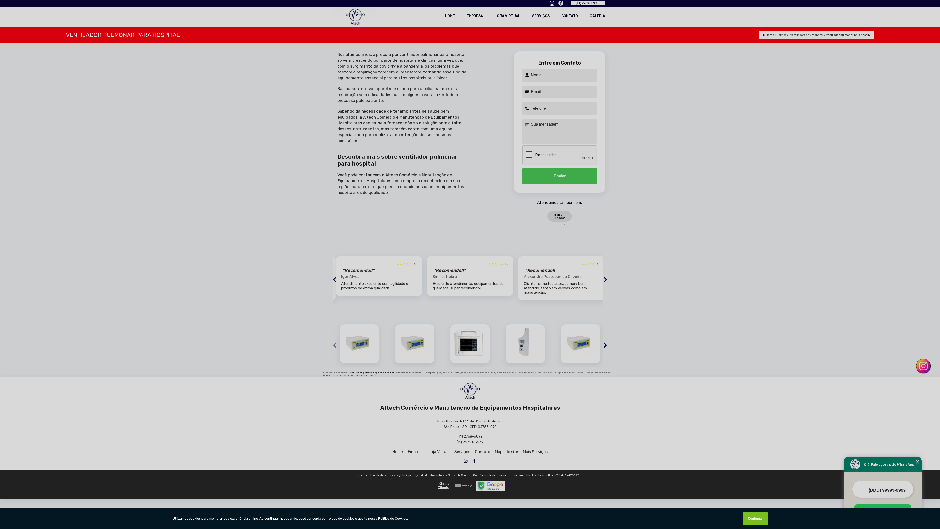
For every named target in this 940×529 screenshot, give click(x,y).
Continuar (755, 518)
